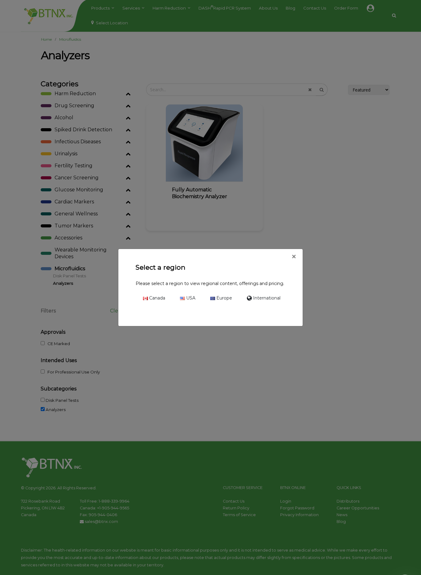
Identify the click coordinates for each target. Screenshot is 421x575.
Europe (223, 298)
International (266, 298)
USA (190, 298)
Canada (156, 298)
